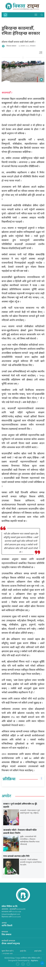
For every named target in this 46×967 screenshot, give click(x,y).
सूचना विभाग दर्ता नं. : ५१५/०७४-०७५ (8, 952)
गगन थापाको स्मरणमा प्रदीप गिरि (16, 856)
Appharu (34, 961)
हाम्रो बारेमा (37, 951)
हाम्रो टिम (23, 951)
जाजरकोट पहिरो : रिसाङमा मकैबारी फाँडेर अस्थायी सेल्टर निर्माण (20, 831)
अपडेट (6, 796)
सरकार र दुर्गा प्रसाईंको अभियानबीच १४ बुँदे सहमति (20, 805)
